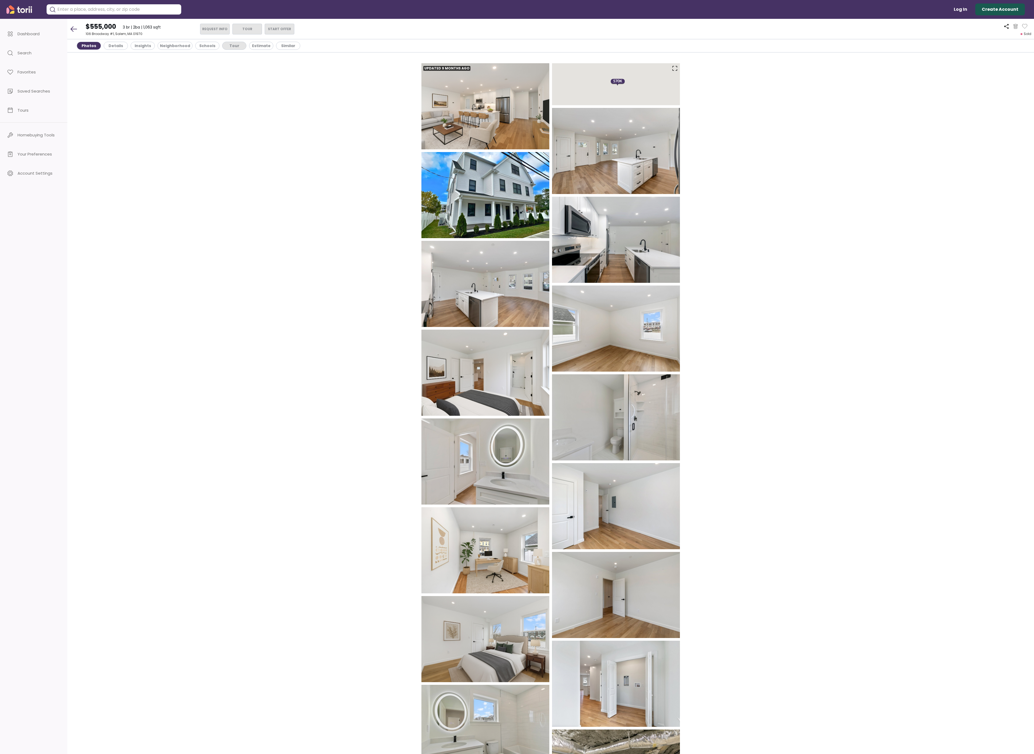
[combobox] (118, 9)
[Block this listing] (1015, 26)
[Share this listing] (1006, 26)
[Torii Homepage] (23, 9)
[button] (33, 34)
